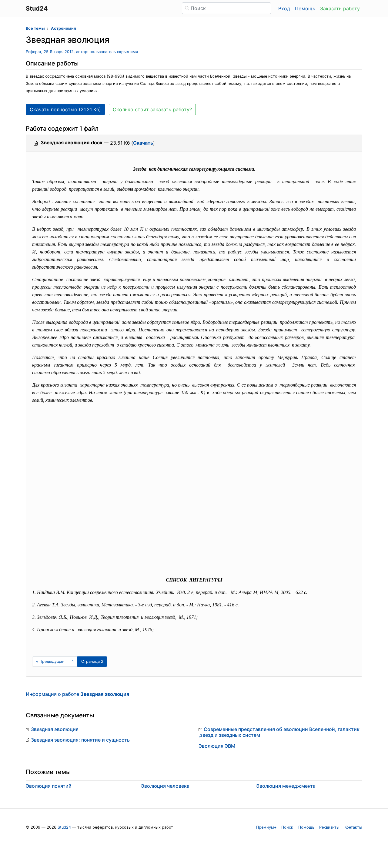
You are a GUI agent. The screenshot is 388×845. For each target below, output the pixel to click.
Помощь (305, 8)
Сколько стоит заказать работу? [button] (152, 109)
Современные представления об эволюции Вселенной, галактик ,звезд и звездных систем (279, 732)
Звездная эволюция (55, 729)
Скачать (143, 143)
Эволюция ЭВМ (217, 746)
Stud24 (64, 827)
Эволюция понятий (49, 786)
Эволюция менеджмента (286, 786)
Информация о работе (77, 694)
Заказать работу (340, 8)
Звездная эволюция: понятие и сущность (80, 740)
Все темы (35, 28)
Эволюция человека (165, 786)
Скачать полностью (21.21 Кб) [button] (65, 109)
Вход (284, 8)
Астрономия (63, 28)
